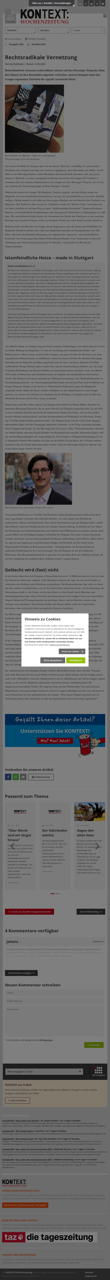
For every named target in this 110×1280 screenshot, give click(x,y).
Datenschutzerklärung (60, 645)
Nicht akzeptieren (53, 660)
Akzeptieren (76, 660)
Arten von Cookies (70, 651)
